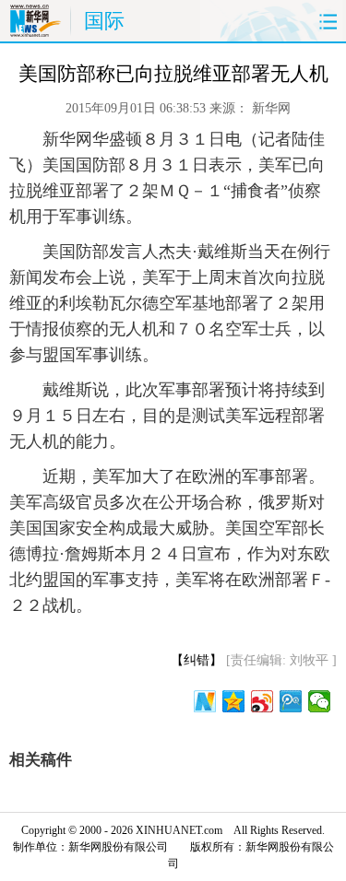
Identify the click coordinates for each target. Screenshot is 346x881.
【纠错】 (196, 660)
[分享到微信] (319, 701)
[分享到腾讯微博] (291, 701)
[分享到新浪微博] (262, 701)
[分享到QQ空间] (233, 701)
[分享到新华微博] (205, 701)
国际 (104, 20)
